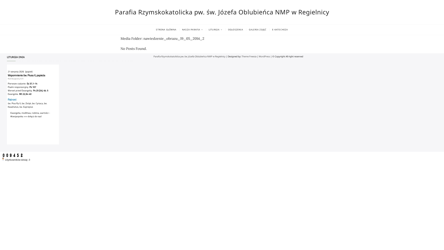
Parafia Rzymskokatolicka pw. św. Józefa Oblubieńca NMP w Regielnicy (222, 12)
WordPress (264, 56)
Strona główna (166, 29)
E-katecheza (280, 29)
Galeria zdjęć (258, 29)
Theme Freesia (249, 56)
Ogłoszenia (235, 29)
